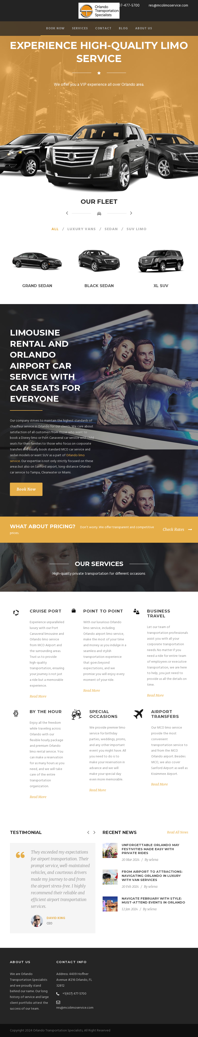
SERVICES (80, 28)
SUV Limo (137, 229)
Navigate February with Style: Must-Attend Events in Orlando (153, 900)
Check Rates (173, 529)
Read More (38, 696)
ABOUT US (143, 28)
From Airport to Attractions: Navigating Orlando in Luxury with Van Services (152, 876)
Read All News (177, 832)
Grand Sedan (37, 285)
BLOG (123, 28)
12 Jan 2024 (130, 909)
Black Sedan (99, 285)
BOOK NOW (55, 28)
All (55, 229)
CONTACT (103, 28)
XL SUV (161, 285)
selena (153, 860)
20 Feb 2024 (130, 887)
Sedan (111, 229)
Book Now (26, 489)
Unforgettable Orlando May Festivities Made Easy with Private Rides (150, 849)
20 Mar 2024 (131, 860)
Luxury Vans (81, 229)
